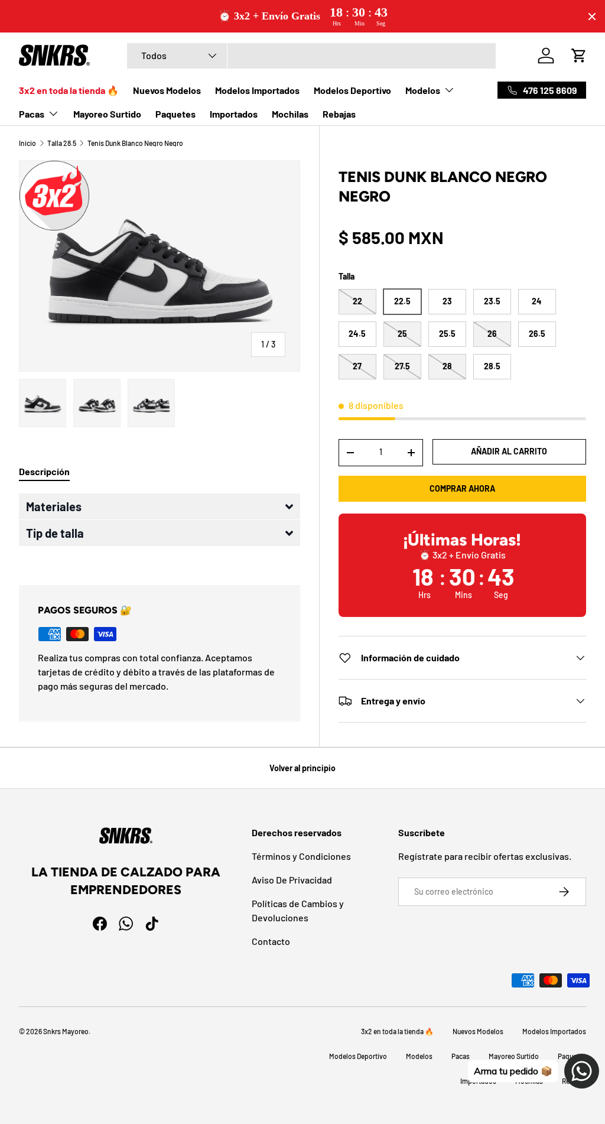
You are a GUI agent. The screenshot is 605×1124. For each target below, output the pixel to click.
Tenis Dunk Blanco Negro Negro (135, 143)
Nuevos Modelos (167, 90)
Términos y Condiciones (301, 856)
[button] (159, 506)
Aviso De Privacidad (292, 879)
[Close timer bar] (592, 16)
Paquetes (175, 113)
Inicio (27, 143)
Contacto (271, 941)
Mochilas (290, 113)
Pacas (460, 1056)
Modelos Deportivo (352, 90)
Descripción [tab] (44, 471)
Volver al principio (302, 768)
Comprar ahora (462, 488)
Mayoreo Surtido (107, 113)
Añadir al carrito (509, 451)
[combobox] (311, 56)
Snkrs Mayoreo (66, 1031)
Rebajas (339, 113)
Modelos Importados (257, 90)
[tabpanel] (159, 525)
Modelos (419, 1056)
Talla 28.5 (61, 143)
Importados (234, 113)
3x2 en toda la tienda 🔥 (69, 90)
